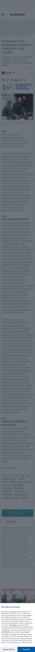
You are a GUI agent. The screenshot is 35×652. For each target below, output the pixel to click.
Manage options (8, 649)
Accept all (26, 649)
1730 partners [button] (13, 611)
